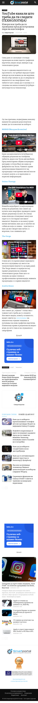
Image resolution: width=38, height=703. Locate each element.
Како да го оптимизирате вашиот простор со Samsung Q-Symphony (23, 458)
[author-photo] (19, 402)
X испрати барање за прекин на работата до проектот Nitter (24, 612)
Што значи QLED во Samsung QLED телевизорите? (28, 377)
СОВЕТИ (5, 10)
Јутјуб (12, 367)
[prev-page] (3, 488)
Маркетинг (15, 695)
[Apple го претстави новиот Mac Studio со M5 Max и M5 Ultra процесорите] (7, 631)
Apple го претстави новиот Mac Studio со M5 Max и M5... (23, 630)
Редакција (28, 693)
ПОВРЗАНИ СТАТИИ (9, 414)
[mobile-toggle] (3, 2)
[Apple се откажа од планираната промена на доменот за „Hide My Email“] (7, 603)
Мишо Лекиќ (5, 588)
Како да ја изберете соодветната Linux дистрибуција (21, 449)
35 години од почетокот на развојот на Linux (23, 621)
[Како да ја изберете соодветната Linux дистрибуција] (7, 449)
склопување (21, 318)
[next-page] (6, 488)
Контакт (24, 695)
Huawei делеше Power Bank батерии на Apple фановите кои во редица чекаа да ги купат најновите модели (10, 380)
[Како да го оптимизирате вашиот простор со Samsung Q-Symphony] (7, 458)
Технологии (19, 367)
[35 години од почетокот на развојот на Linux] (7, 622)
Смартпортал (9, 33)
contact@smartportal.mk (19, 681)
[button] (35, 2)
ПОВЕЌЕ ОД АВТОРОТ (26, 414)
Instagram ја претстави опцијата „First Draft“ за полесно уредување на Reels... (18, 585)
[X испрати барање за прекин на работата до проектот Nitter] (7, 613)
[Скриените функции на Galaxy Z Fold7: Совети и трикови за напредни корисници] (7, 478)
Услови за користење (18, 691)
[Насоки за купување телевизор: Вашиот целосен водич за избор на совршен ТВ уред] (7, 467)
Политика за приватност (14, 693)
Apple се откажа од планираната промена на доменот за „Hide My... (23, 602)
